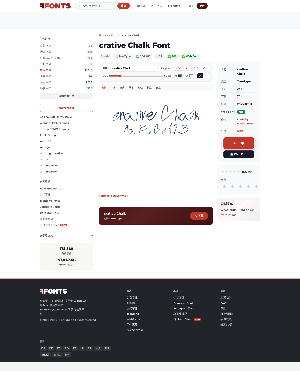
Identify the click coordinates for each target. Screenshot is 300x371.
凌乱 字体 (45, 82)
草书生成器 (46, 219)
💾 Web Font (239, 154)
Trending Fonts (50, 200)
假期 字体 (45, 45)
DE (51, 348)
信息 (158, 87)
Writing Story (48, 165)
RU (107, 348)
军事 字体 (45, 88)
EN (43, 348)
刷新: (105, 68)
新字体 (141, 5)
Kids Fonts (112, 35)
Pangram (166, 68)
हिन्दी (67, 354)
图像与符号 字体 (50, 58)
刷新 (104, 87)
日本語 (57, 354)
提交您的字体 (135, 330)
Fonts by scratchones (113, 195)
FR (74, 348)
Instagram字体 (49, 212)
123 (196, 68)
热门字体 (156, 5)
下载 (200, 215)
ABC (178, 68)
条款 (223, 308)
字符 (113, 87)
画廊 (122, 87)
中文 (98, 348)
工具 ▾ (189, 6)
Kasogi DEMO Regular (54, 129)
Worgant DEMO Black (54, 123)
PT (89, 348)
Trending (174, 5)
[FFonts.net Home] (55, 6)
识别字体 (179, 297)
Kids (240, 131)
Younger (45, 147)
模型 (149, 87)
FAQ (223, 303)
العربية (45, 354)
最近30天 (226, 324)
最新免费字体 (67, 107)
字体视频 (226, 319)
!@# (205, 68)
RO (67, 348)
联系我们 (226, 297)
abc (187, 68)
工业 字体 (45, 64)
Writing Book (48, 171)
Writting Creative (51, 153)
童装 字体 (45, 70)
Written (45, 159)
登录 (202, 5)
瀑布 (131, 87)
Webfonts (133, 319)
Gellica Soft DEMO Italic (56, 117)
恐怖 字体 (45, 51)
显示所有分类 (66, 96)
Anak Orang (48, 135)
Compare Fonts (50, 206)
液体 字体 (45, 76)
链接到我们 (227, 313)
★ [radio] (224, 187)
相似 (140, 87)
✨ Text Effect (53, 225)
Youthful (45, 141)
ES (58, 348)
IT (82, 348)
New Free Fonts (50, 188)
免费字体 (132, 297)
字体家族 (132, 324)
